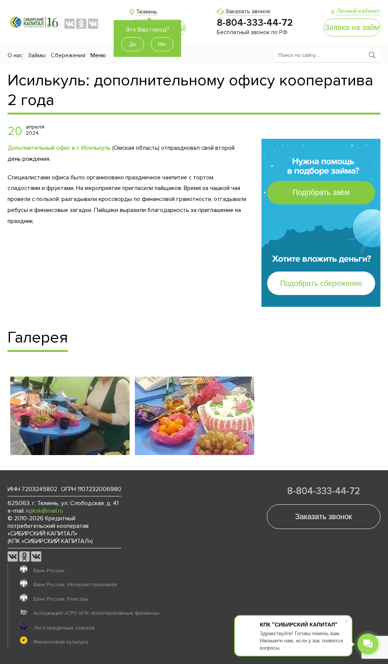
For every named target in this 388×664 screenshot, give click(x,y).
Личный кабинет (358, 11)
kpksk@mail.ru (44, 511)
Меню (98, 55)
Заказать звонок (248, 11)
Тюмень (146, 12)
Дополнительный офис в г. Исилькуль (59, 148)
